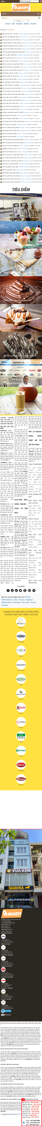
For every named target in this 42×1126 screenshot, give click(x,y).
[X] (23, 1100)
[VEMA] (21, 736)
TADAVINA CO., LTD (16, 1114)
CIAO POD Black (35, 543)
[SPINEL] (21, 722)
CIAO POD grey (35, 539)
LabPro (31, 472)
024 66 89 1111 (35, 1122)
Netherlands (7, 599)
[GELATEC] (21, 693)
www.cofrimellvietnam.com (7, 997)
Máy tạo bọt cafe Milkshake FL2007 (35, 573)
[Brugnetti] (21, 622)
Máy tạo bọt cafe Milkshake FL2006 (35, 566)
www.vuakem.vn (5, 926)
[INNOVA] (21, 650)
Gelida (31, 489)
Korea (33, 602)
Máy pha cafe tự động (35, 535)
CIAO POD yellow (35, 545)
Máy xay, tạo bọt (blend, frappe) (35, 552)
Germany (25, 602)
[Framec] (21, 750)
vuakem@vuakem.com (9, 922)
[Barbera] (21, 707)
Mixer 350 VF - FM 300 (35, 514)
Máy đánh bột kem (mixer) (35, 501)
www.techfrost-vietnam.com (8, 964)
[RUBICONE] (21, 636)
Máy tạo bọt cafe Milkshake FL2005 (35, 560)
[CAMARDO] (21, 764)
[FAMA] (21, 679)
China (27, 596)
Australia (16, 602)
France (21, 599)
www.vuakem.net (5, 927)
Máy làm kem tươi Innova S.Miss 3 (35, 484)
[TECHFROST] (21, 664)
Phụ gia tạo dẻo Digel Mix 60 (35, 474)
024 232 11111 (34, 1124)
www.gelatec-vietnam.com (7, 1008)
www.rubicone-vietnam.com (8, 942)
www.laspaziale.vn (6, 986)
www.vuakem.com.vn (7, 931)
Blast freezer (34, 519)
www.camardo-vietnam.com (8, 975)
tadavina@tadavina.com (7, 940)
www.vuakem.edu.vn (6, 929)
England (28, 599)
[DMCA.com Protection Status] (6, 1014)
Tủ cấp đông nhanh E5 (35, 490)
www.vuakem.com (6, 924)
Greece (5, 605)
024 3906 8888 (35, 1120)
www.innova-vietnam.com (7, 953)
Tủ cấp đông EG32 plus (35, 528)
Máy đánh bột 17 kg (35, 509)
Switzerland (7, 602)
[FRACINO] (21, 779)
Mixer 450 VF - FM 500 (35, 507)
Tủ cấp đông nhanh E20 (35, 468)
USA (15, 599)
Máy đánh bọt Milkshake (35, 581)
